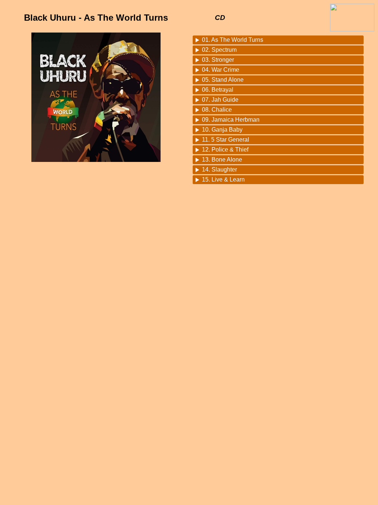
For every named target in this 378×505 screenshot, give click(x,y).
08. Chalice (217, 109)
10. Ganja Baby (222, 129)
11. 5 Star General (225, 139)
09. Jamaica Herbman (231, 119)
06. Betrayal (217, 90)
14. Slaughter (219, 169)
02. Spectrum (219, 50)
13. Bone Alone (222, 159)
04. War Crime (220, 70)
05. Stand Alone (223, 80)
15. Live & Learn (223, 179)
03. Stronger (218, 60)
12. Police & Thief (225, 149)
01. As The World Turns (232, 40)
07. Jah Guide (220, 99)
